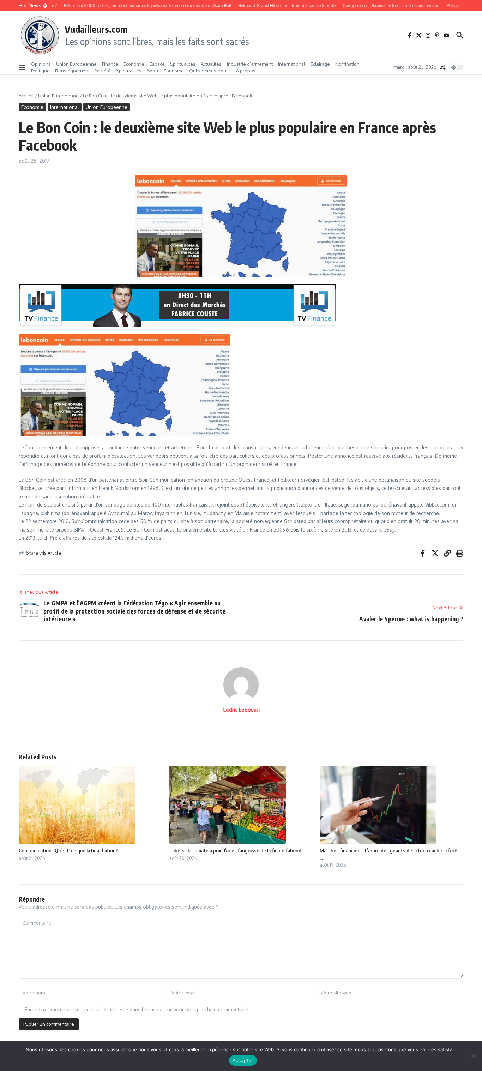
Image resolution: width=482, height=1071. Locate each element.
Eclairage (320, 64)
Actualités (211, 64)
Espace (157, 64)
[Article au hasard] (443, 67)
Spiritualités (182, 64)
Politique (40, 70)
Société (103, 70)
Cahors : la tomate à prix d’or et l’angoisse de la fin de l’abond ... (237, 850)
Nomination (347, 64)
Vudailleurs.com (96, 29)
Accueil (26, 95)
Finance (110, 64)
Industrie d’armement (250, 64)
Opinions (41, 64)
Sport (152, 70)
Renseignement (72, 70)
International (291, 64)
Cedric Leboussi (241, 709)
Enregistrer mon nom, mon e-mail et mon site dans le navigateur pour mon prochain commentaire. (137, 1009)
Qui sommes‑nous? (210, 70)
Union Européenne (76, 64)
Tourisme (174, 70)
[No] (473, 1055)
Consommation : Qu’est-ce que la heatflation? (68, 850)
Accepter (243, 1060)
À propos (245, 70)
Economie (133, 64)
